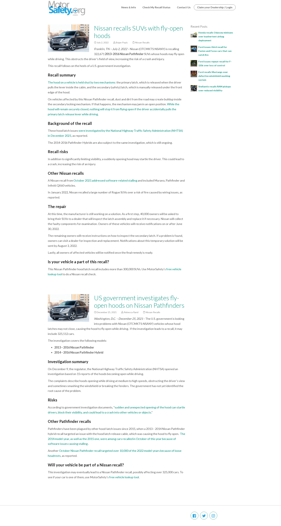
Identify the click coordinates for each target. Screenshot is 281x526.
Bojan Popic (122, 42)
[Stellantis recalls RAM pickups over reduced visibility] (194, 88)
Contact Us (184, 7)
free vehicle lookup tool (124, 477)
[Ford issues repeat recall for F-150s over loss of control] (194, 63)
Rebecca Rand (131, 312)
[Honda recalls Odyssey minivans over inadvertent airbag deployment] (194, 34)
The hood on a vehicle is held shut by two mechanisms (81, 82)
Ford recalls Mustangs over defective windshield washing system (214, 76)
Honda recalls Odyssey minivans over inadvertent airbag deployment (215, 36)
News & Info (128, 7)
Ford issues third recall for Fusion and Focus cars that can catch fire (215, 51)
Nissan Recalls (142, 42)
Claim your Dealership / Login (214, 7)
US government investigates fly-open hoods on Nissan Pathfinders (139, 301)
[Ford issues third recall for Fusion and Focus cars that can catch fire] (194, 48)
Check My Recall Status (156, 7)
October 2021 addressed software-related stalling (105, 180)
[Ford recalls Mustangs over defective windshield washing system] (194, 73)
